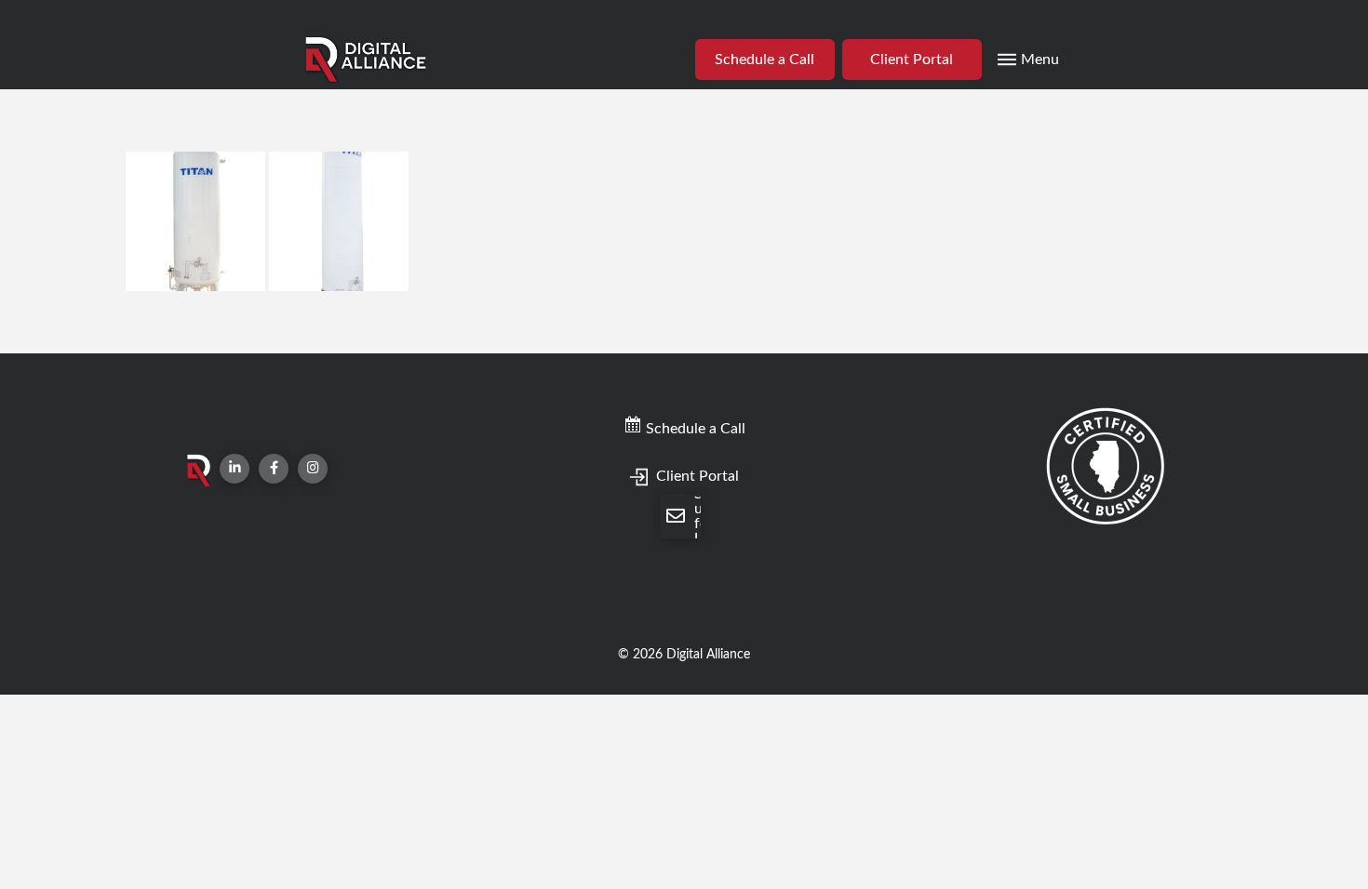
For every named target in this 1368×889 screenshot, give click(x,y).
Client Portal (695, 476)
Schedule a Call (693, 428)
